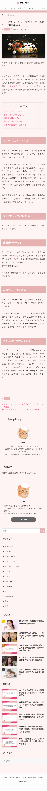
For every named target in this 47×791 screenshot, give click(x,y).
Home (5, 777)
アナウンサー (10, 556)
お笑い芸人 (9, 546)
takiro (23, 442)
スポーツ (8, 587)
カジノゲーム (17, 259)
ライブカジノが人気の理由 (15, 115)
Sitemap (17, 777)
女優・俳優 (9, 596)
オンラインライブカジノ (19, 86)
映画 (6, 606)
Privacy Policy (32, 777)
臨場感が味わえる (11, 118)
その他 (7, 29)
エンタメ (8, 571)
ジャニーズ (9, 582)
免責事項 (40, 777)
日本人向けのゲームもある (15, 125)
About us (11, 777)
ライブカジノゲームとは (14, 111)
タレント (8, 592)
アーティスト (10, 561)
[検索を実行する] (42, 530)
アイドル (8, 551)
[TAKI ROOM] (24, 3)
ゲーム (7, 576)
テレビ (7, 601)
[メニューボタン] (3, 3)
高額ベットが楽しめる (13, 121)
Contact (23, 520)
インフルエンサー (12, 566)
